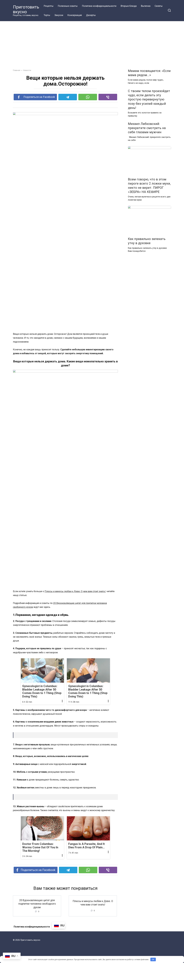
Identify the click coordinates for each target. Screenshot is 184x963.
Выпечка (145, 6)
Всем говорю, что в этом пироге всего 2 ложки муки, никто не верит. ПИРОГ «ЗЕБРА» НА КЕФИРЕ (149, 185)
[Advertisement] (92, 43)
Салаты (159, 6)
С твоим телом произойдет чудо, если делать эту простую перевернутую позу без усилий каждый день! (149, 99)
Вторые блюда (129, 6)
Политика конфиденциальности (99, 6)
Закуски (58, 15)
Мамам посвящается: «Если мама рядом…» (149, 73)
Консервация (74, 15)
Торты (47, 15)
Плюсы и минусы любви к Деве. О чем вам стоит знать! (75, 591)
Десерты (91, 15)
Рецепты (48, 6)
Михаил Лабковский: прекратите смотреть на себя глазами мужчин (147, 128)
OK (153, 959)
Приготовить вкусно (26, 9)
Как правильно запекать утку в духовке (146, 241)
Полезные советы (68, 6)
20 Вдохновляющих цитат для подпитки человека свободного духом (37, 904)
